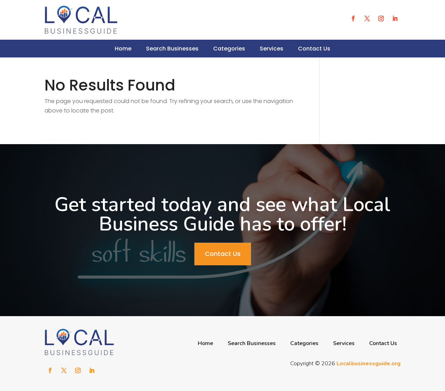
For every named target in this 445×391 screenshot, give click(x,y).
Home (123, 49)
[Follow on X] (367, 18)
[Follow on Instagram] (381, 18)
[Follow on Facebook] (353, 18)
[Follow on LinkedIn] (394, 18)
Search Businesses (172, 49)
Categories (229, 49)
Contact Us (314, 49)
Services (271, 49)
